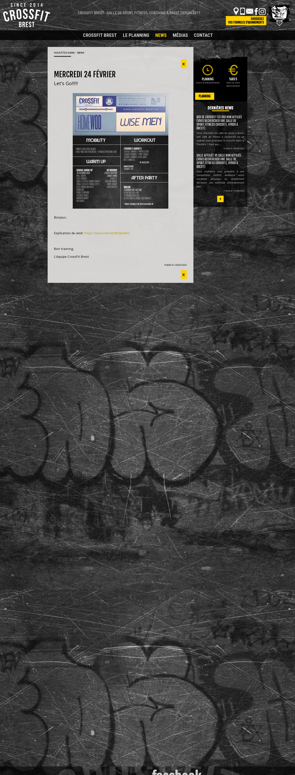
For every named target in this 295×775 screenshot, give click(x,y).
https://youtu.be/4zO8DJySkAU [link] (107, 233)
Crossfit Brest (100, 35)
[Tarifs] (233, 70)
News (161, 35)
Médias (180, 35)
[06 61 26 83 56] (242, 11)
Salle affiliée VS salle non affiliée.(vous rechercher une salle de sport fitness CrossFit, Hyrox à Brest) (219, 161)
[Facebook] (256, 11)
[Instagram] (262, 11)
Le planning (136, 35)
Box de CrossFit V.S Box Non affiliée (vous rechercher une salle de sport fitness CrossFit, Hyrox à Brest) (219, 122)
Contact (203, 35)
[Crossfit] (53, 35)
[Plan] (236, 11)
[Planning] (207, 70)
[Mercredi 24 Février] (120, 151)
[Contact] (250, 11)
